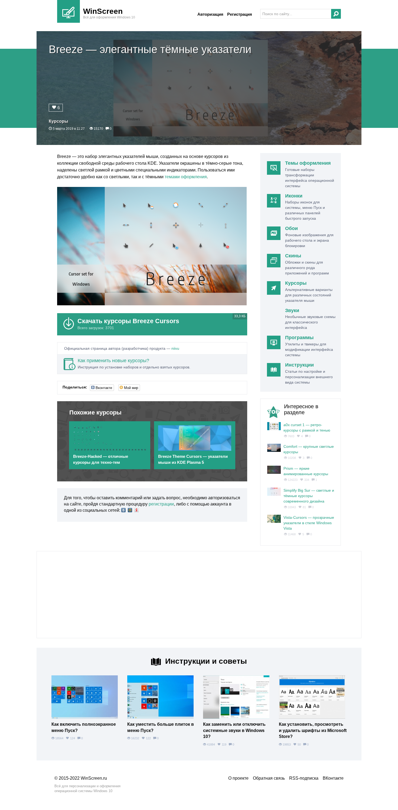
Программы (299, 337)
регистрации (161, 504)
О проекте (238, 778)
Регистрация (239, 14)
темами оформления (186, 176)
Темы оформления (308, 163)
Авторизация (210, 14)
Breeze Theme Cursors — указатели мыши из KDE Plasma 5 (193, 459)
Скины (293, 255)
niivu (175, 348)
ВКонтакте (333, 778)
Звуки (292, 310)
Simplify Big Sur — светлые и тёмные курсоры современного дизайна (308, 495)
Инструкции (299, 365)
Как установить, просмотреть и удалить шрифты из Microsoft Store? (313, 730)
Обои (291, 228)
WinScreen (103, 11)
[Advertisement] (199, 595)
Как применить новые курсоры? (113, 360)
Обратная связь (269, 778)
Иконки (293, 196)
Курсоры (58, 121)
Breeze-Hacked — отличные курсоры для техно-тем (100, 459)
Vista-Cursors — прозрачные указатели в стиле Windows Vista (308, 522)
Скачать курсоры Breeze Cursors (128, 321)
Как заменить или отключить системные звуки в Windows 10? (234, 730)
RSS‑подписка (303, 778)
